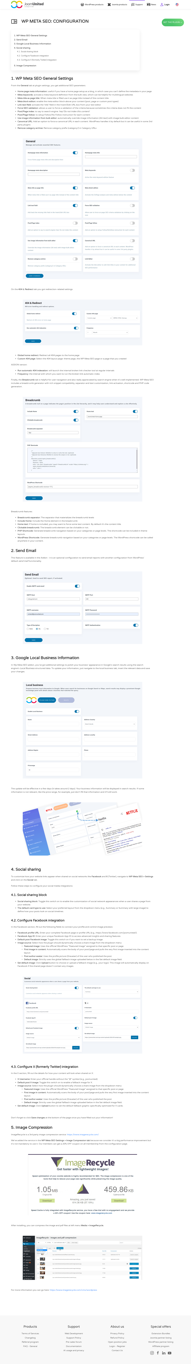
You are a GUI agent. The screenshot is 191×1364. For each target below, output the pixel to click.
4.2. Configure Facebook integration (33, 56)
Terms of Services (30, 1333)
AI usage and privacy (73, 1350)
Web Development (74, 1333)
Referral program (30, 1342)
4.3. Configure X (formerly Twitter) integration (37, 60)
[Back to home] (27, 4)
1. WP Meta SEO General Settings (30, 35)
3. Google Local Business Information (32, 43)
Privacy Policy (117, 1333)
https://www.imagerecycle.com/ (83, 1134)
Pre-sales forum (74, 1342)
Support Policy (73, 1338)
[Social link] (152, 1353)
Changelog (30, 1338)
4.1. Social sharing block (27, 52)
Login (167, 4)
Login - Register (117, 1346)
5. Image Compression (25, 65)
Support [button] (139, 4)
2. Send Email (20, 39)
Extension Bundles (161, 1333)
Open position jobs (117, 1342)
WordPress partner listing (160, 1342)
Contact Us (117, 1350)
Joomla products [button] (119, 4)
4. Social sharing (22, 48)
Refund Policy (117, 1338)
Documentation (74, 1346)
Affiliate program (160, 1346)
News (153, 4)
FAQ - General (30, 1346)
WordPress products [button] (94, 4)
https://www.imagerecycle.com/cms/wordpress (73, 1290)
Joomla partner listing (161, 1338)
